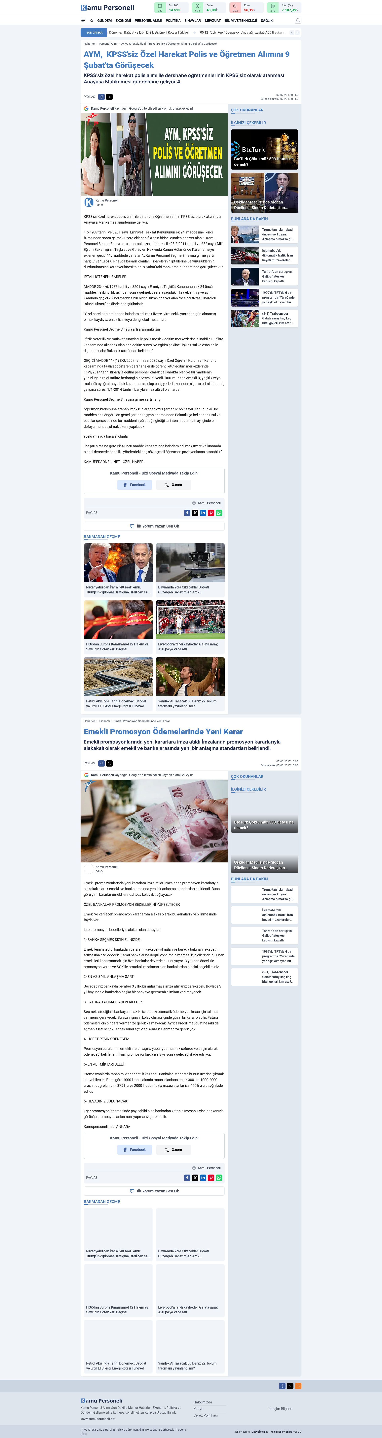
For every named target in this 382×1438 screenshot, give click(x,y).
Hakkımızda (202, 1402)
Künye (198, 1409)
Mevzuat (213, 20)
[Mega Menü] (83, 20)
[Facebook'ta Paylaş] (101, 97)
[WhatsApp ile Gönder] (219, 513)
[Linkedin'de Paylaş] (203, 513)
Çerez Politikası (205, 1415)
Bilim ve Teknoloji (241, 20)
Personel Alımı (148, 20)
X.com (177, 485)
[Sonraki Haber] (297, 32)
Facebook (138, 485)
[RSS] (298, 1386)
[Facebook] (282, 1386)
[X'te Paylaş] (109, 97)
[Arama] (298, 20)
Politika (173, 20)
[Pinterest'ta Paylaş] (211, 513)
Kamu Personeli (107, 202)
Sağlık (266, 20)
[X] (290, 1386)
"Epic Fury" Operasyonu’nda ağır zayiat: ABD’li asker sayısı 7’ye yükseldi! (165, 32)
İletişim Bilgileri (280, 1409)
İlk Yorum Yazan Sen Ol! (158, 526)
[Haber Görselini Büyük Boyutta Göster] (154, 154)
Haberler (89, 43)
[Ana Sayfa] (91, 20)
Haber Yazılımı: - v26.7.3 (267, 1431)
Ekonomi (123, 20)
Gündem (104, 20)
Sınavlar (192, 20)
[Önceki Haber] (291, 32)
